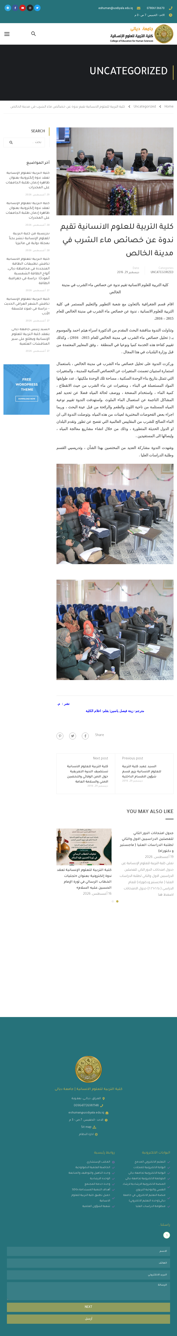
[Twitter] (37, 8)
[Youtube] (22, 8)
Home (169, 107)
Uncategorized (145, 107)
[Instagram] (30, 8)
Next (88, 1307)
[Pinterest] (59, 736)
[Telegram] (8, 8)
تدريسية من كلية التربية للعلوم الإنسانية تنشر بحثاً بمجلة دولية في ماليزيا (29, 238)
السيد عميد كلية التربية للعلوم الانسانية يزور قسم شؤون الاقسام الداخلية (141, 772)
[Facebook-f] (15, 8)
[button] (117, 901)
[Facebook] (85, 736)
